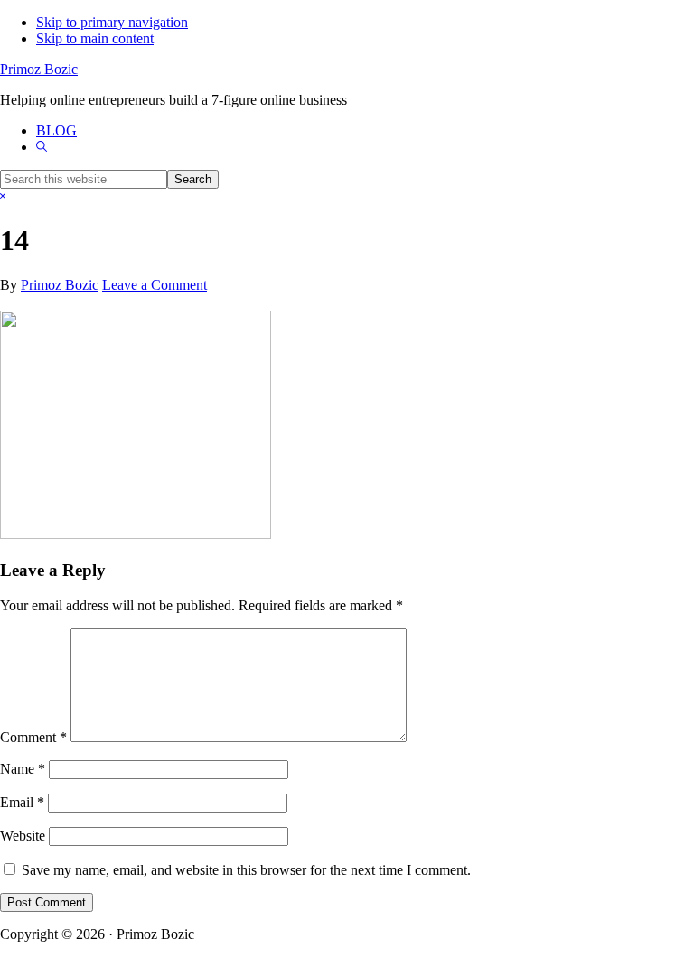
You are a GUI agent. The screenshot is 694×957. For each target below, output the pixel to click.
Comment (33, 737)
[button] (41, 146)
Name (22, 768)
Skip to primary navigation (112, 22)
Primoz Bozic (39, 69)
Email (22, 802)
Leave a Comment (154, 285)
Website (22, 835)
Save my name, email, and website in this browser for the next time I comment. (246, 870)
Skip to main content (95, 38)
